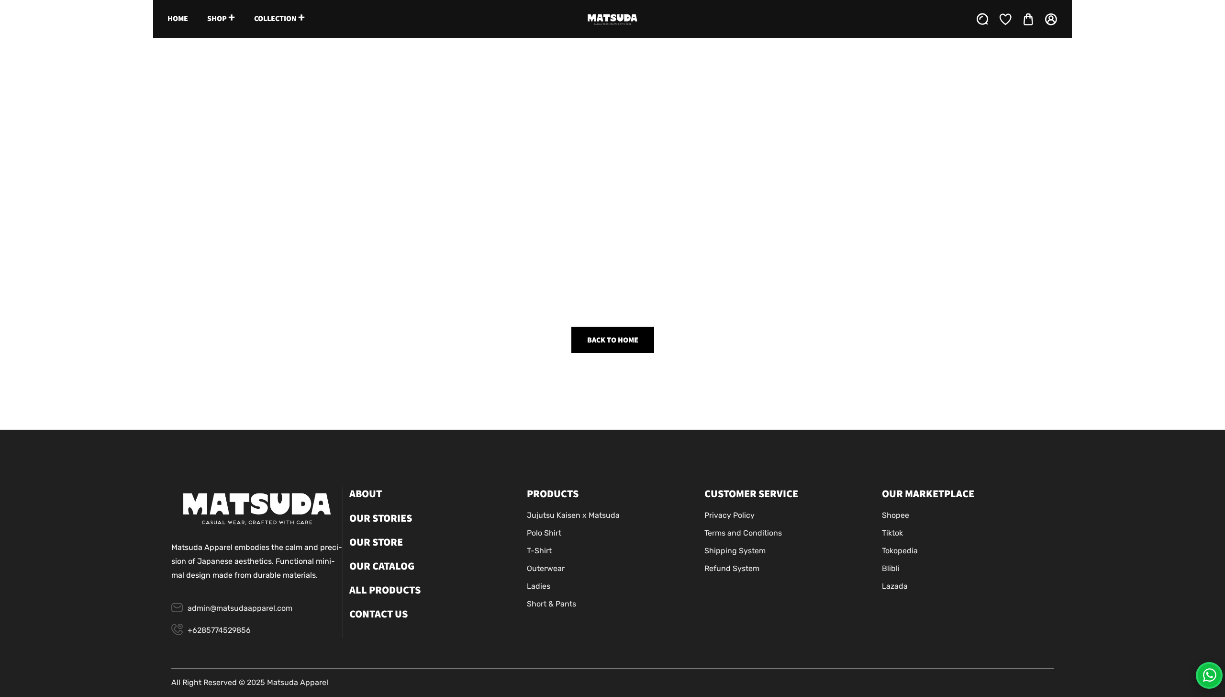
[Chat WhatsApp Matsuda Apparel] (1209, 675)
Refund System (731, 568)
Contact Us (378, 614)
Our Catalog (381, 566)
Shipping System (735, 550)
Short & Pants (551, 603)
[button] (1028, 19)
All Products (385, 590)
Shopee (895, 515)
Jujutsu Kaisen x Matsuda (573, 515)
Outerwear (546, 568)
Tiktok (892, 532)
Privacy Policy (729, 515)
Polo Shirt (544, 532)
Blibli (891, 568)
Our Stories (380, 518)
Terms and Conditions (743, 532)
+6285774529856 (219, 630)
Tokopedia (900, 550)
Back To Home (612, 340)
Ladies (538, 586)
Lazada (895, 586)
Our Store (376, 542)
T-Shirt (539, 550)
